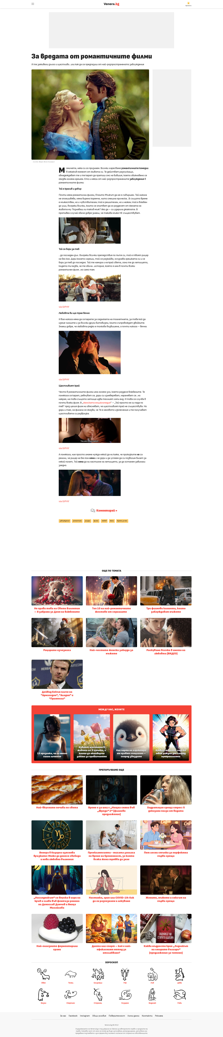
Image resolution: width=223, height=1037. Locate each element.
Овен (43, 983)
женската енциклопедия (97, 402)
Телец (70, 983)
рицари (87, 521)
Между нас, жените (111, 709)
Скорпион (70, 1003)
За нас (63, 1016)
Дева (179, 983)
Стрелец (98, 1003)
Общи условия (99, 1016)
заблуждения (65, 521)
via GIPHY (64, 307)
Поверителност (117, 1016)
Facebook (73, 1016)
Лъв (152, 983)
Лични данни (133, 1016)
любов (104, 521)
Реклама (159, 1016)
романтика (77, 521)
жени (112, 521)
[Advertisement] (111, 28)
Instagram (85, 1016)
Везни (43, 1003)
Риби (179, 1003)
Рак (125, 983)
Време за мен (122, 521)
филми (96, 521)
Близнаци (98, 983)
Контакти (147, 1016)
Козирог (125, 1003)
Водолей (152, 1003)
